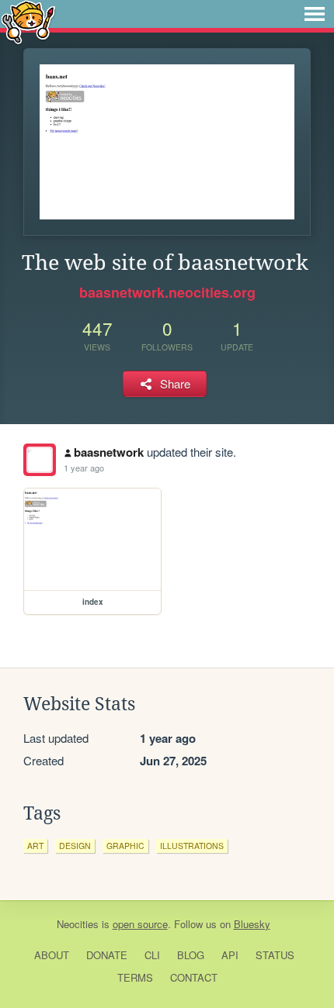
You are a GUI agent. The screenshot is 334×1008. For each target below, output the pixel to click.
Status (275, 955)
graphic (125, 845)
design (75, 845)
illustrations (192, 845)
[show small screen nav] (314, 14)
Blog (190, 955)
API (229, 955)
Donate (106, 955)
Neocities (78, 924)
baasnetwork (109, 452)
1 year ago (84, 467)
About (51, 955)
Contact (193, 977)
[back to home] (28, 21)
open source (140, 924)
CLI (152, 955)
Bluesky (252, 924)
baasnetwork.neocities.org (167, 292)
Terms (135, 977)
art (35, 845)
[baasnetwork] (39, 460)
